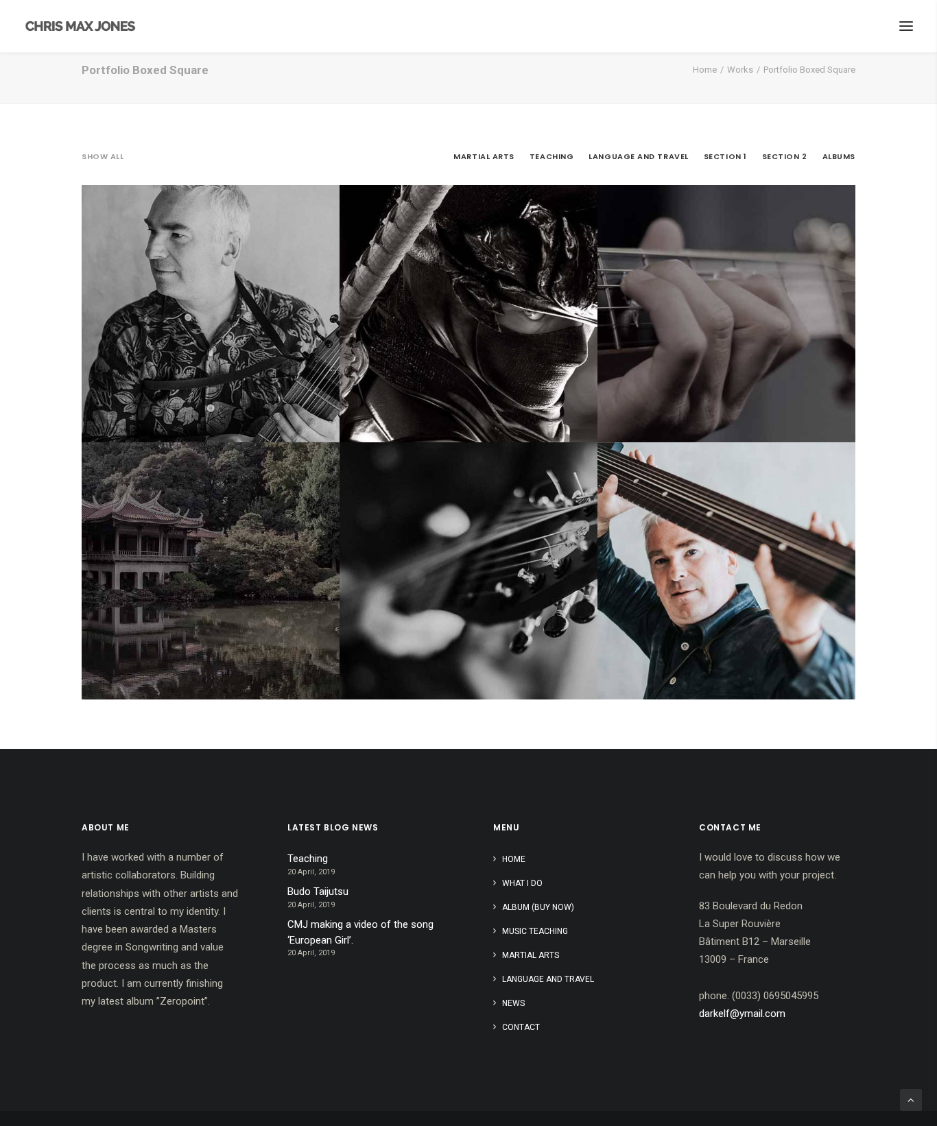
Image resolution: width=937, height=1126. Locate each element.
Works (740, 69)
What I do (522, 883)
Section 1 (725, 156)
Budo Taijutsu (317, 891)
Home (705, 69)
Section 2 (784, 156)
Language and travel (548, 979)
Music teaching (535, 931)
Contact (521, 1027)
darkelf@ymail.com (742, 1013)
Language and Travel (638, 156)
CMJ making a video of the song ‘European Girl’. (360, 932)
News (513, 1003)
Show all (102, 156)
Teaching (551, 156)
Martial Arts (483, 156)
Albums (838, 156)
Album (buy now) (538, 907)
